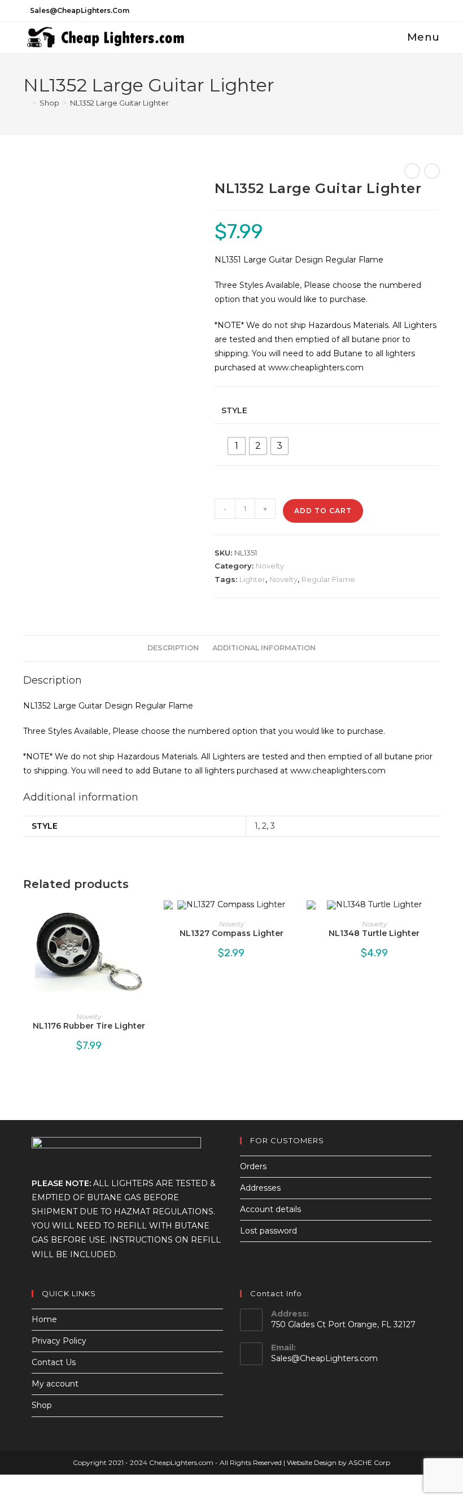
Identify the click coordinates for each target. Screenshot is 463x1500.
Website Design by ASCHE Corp (338, 1462)
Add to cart (323, 510)
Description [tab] (173, 648)
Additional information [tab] (264, 648)
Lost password (268, 1231)
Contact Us (54, 1362)
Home (44, 1319)
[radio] (236, 446)
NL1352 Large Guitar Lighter (119, 102)
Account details (270, 1209)
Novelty (270, 565)
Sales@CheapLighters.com (324, 1358)
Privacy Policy (59, 1341)
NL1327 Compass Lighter (231, 933)
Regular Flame (328, 579)
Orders (253, 1166)
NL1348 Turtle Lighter (374, 933)
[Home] (26, 102)
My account (55, 1384)
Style (234, 410)
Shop (42, 1405)
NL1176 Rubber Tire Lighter (89, 1026)
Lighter (252, 579)
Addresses (260, 1188)
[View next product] (432, 171)
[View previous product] (412, 171)
